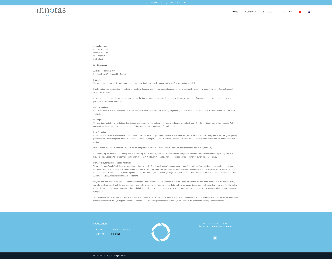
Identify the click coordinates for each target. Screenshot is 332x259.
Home (235, 12)
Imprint (115, 234)
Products (269, 12)
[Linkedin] (215, 238)
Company (250, 12)
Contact (287, 12)
